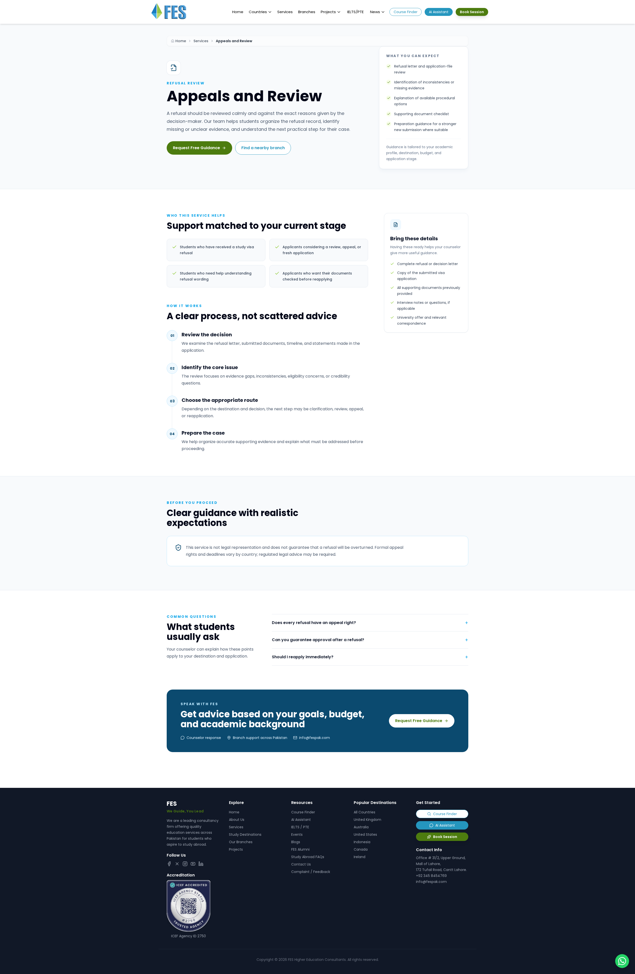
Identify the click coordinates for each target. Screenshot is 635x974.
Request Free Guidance (196, 148)
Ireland (359, 856)
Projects (328, 11)
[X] (177, 863)
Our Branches (241, 841)
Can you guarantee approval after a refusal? (370, 639)
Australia (361, 827)
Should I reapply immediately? (370, 657)
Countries (258, 11)
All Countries (364, 812)
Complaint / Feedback (310, 871)
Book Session (472, 11)
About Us (236, 819)
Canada (361, 849)
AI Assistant (438, 11)
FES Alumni (300, 849)
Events (297, 834)
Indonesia (362, 841)
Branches (306, 11)
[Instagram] (185, 863)
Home (237, 11)
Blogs (295, 841)
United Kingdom (367, 819)
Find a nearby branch (263, 148)
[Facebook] (169, 863)
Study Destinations (245, 834)
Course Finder (405, 11)
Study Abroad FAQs (307, 856)
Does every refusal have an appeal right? (370, 622)
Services (285, 11)
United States (365, 834)
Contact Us (301, 864)
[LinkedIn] (200, 863)
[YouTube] (192, 863)
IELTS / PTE (300, 827)
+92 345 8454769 (431, 875)
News (375, 11)
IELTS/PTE (355, 11)
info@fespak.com (431, 881)
